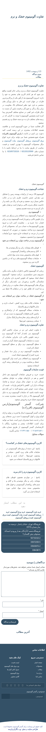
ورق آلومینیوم (38, 141)
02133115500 (27, 151)
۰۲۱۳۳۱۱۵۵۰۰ (25, 431)
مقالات (38, 77)
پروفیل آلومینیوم (24, 141)
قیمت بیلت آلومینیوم (19, 515)
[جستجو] (5, 696)
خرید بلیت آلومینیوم (33, 512)
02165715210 (12, 151)
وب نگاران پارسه (14, 729)
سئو (23, 729)
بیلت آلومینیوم (10, 141)
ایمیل (41, 611)
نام (42, 600)
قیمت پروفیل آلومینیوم (24, 518)
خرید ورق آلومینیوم (17, 512)
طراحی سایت (32, 729)
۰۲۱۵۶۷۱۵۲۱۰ (38, 431)
